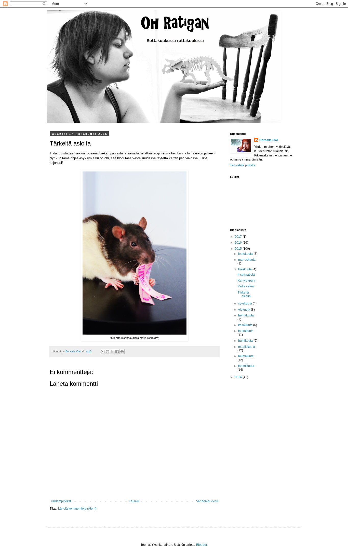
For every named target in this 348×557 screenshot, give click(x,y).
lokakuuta (245, 269)
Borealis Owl (268, 140)
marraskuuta (247, 259)
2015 (239, 248)
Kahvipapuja (246, 280)
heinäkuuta (246, 315)
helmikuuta (245, 356)
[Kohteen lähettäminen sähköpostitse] (102, 351)
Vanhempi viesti (207, 501)
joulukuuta (245, 254)
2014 (239, 377)
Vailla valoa (246, 286)
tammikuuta (246, 366)
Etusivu (134, 501)
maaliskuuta (246, 347)
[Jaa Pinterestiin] (122, 351)
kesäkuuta (245, 325)
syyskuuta (245, 303)
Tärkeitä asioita (244, 294)
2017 (239, 236)
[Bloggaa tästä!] (107, 351)
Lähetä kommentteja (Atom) (77, 508)
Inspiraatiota (246, 274)
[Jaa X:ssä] (112, 351)
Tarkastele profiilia (242, 165)
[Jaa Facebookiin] (117, 351)
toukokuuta (245, 331)
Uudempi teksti (61, 501)
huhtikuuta (245, 340)
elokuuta (244, 309)
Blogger (201, 545)
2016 (239, 242)
